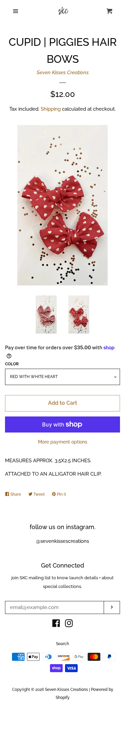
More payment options (62, 442)
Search (62, 643)
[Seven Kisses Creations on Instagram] (69, 625)
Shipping (51, 109)
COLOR (12, 364)
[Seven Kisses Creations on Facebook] (56, 625)
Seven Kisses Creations (63, 73)
